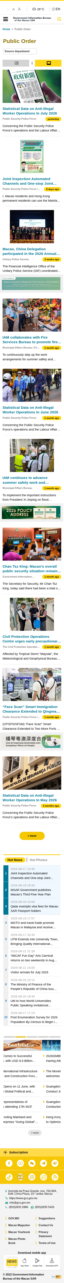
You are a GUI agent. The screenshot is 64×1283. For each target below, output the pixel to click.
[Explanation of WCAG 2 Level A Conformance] (56, 1276)
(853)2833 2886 (18, 1207)
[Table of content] (5, 19)
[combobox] (20, 51)
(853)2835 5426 (44, 1207)
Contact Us (46, 1225)
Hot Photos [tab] (38, 860)
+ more (54, 1132)
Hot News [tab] (15, 860)
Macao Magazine (19, 1225)
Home (6, 29)
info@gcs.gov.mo (19, 1202)
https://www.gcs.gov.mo (23, 1198)
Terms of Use (47, 1243)
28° (40, 9)
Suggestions (47, 1218)
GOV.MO (13, 1218)
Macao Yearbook (19, 1232)
